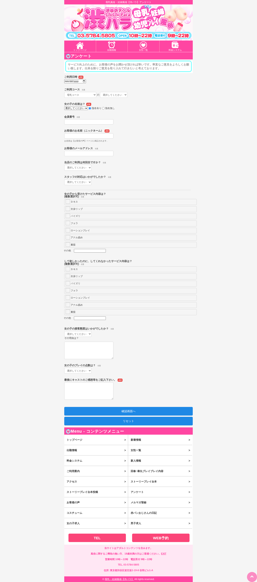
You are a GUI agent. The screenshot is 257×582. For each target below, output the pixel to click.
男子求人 (160, 523)
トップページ (80, 50)
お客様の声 (96, 502)
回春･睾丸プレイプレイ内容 (160, 471)
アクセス (96, 481)
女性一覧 (143, 50)
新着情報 (160, 439)
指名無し (110, 108)
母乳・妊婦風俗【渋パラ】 (119, 579)
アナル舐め (76, 237)
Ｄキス (74, 201)
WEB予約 (161, 538)
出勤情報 (111, 50)
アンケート (160, 492)
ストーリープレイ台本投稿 (96, 492)
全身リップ (76, 209)
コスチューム (96, 513)
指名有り (96, 108)
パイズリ (75, 216)
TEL (97, 538)
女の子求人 (96, 523)
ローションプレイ (80, 230)
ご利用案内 (96, 471)
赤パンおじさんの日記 (160, 513)
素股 (72, 244)
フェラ (74, 223)
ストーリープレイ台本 (160, 481)
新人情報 (160, 460)
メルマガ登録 (160, 502)
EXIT (163, 553)
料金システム (175, 50)
